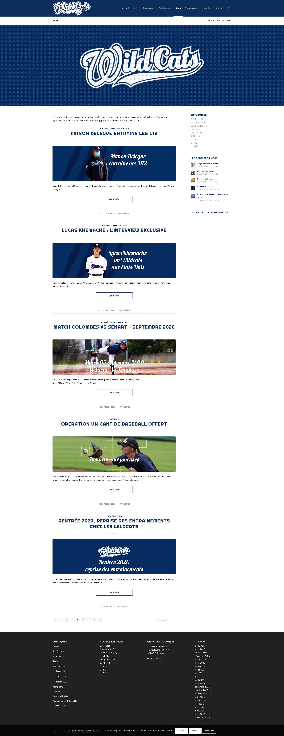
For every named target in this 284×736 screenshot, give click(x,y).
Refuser (194, 730)
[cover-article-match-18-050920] (114, 357)
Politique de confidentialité (65, 701)
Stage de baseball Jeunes (207, 163)
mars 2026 (200, 649)
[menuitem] (125, 8)
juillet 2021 (200, 670)
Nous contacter (154, 658)
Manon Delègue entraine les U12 (114, 133)
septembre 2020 (203, 693)
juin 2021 (199, 673)
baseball (135, 117)
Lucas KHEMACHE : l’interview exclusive (114, 230)
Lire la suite (114, 199)
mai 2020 (199, 707)
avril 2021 (199, 680)
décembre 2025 (202, 656)
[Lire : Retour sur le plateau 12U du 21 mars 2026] (193, 196)
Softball (194, 136)
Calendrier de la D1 (205, 187)
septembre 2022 (203, 666)
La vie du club (114, 516)
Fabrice (125, 213)
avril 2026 (199, 646)
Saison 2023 (61, 676)
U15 (193, 143)
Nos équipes (58, 651)
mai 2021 (199, 676)
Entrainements (59, 656)
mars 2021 (200, 683)
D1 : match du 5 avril (205, 171)
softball (146, 117)
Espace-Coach (59, 706)
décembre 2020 (202, 687)
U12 (127, 129)
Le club (56, 646)
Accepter (181, 730)
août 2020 (200, 697)
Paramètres (209, 730)
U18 (125, 322)
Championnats (59, 666)
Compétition (108, 322)
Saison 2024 (61, 671)
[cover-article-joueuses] (114, 454)
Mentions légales (60, 696)
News (56, 20)
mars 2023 (200, 663)
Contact (56, 691)
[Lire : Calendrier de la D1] (193, 188)
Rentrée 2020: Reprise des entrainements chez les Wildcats (114, 523)
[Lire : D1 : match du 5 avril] (193, 172)
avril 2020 (199, 711)
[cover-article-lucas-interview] (114, 260)
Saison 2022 (61, 682)
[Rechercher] (228, 8)
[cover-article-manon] (114, 163)
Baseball (105, 129)
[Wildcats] (72, 8)
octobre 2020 (201, 690)
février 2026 (201, 652)
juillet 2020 (200, 700)
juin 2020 (199, 704)
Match (119, 322)
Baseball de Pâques (205, 179)
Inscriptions (58, 687)
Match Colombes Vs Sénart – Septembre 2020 (114, 327)
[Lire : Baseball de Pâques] (193, 180)
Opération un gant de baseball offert (114, 424)
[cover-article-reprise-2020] (114, 556)
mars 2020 (200, 714)
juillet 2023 (200, 659)
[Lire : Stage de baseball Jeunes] (193, 165)
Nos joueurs (118, 129)
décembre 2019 (202, 717)
